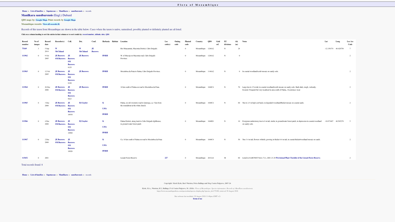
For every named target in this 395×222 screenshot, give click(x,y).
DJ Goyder (83, 102)
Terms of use (197, 198)
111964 (25, 87)
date (103, 34)
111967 (25, 139)
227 (166, 157)
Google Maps (41, 19)
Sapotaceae (51, 11)
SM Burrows (60, 58)
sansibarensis (76, 11)
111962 (25, 55)
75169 (24, 48)
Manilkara (63, 11)
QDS (107, 34)
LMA (104, 108)
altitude (98, 34)
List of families (37, 11)
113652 (25, 157)
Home (24, 11)
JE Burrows (60, 55)
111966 (25, 121)
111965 (25, 102)
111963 (25, 71)
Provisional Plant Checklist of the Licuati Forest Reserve (298, 157)
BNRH (105, 55)
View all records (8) (51, 24)
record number (88, 34)
